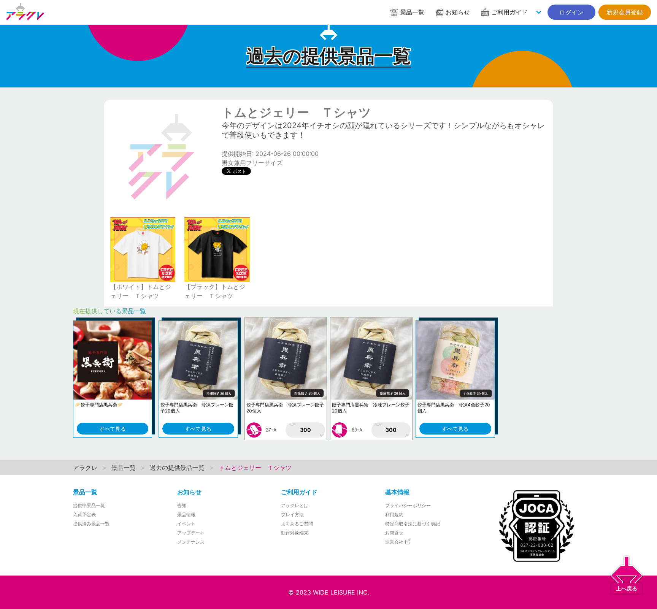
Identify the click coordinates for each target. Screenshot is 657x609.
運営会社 (395, 542)
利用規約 (394, 514)
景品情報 (186, 514)
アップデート (191, 533)
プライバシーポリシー (408, 505)
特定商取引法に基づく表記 (412, 524)
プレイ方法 (292, 514)
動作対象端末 (294, 533)
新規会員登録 (624, 12)
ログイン (571, 12)
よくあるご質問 (297, 524)
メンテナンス (191, 542)
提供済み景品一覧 (91, 524)
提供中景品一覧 (89, 505)
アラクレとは (294, 505)
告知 (181, 505)
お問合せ (394, 533)
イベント (186, 524)
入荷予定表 (84, 514)
